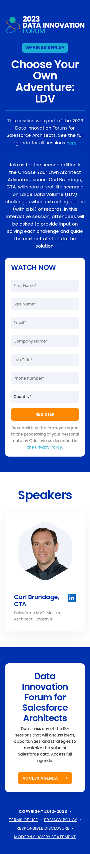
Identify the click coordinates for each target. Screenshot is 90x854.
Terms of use (23, 820)
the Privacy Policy (44, 447)
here (71, 143)
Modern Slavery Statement (45, 837)
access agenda (40, 778)
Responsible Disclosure (43, 828)
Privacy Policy (60, 820)
